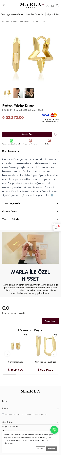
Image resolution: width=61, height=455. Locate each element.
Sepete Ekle (27, 134)
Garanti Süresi (9, 211)
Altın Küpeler (24, 21)
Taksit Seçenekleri (11, 203)
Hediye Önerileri (35, 14)
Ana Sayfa (6, 21)
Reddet (40, 449)
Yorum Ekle (50, 321)
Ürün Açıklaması (10, 151)
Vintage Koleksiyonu (12, 14)
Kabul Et (51, 449)
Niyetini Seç (53, 14)
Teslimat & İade (10, 219)
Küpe (15, 21)
